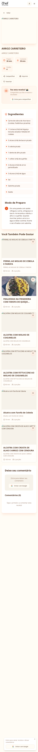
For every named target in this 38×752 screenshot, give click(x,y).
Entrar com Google (22, 746)
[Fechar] (35, 739)
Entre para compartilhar (22, 99)
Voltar (8, 13)
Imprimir (25, 76)
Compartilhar (10, 76)
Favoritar (9, 82)
